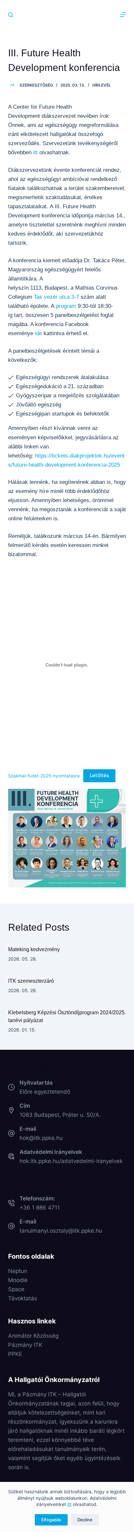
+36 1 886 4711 (40, 1207)
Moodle (18, 1280)
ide (38, 333)
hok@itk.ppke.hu (41, 1138)
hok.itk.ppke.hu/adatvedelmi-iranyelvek (71, 1161)
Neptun (17, 1271)
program (66, 306)
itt (69, 1504)
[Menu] (123, 15)
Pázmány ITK (25, 1345)
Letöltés (99, 775)
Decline (84, 1519)
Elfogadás (51, 1519)
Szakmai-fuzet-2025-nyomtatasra (44, 775)
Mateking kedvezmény (34, 949)
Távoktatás (22, 1298)
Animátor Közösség (33, 1336)
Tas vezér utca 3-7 (56, 297)
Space (16, 1289)
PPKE (15, 1354)
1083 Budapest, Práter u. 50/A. (60, 1115)
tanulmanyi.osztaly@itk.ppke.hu (61, 1230)
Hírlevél (101, 85)
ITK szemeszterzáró (31, 981)
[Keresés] (10, 14)
